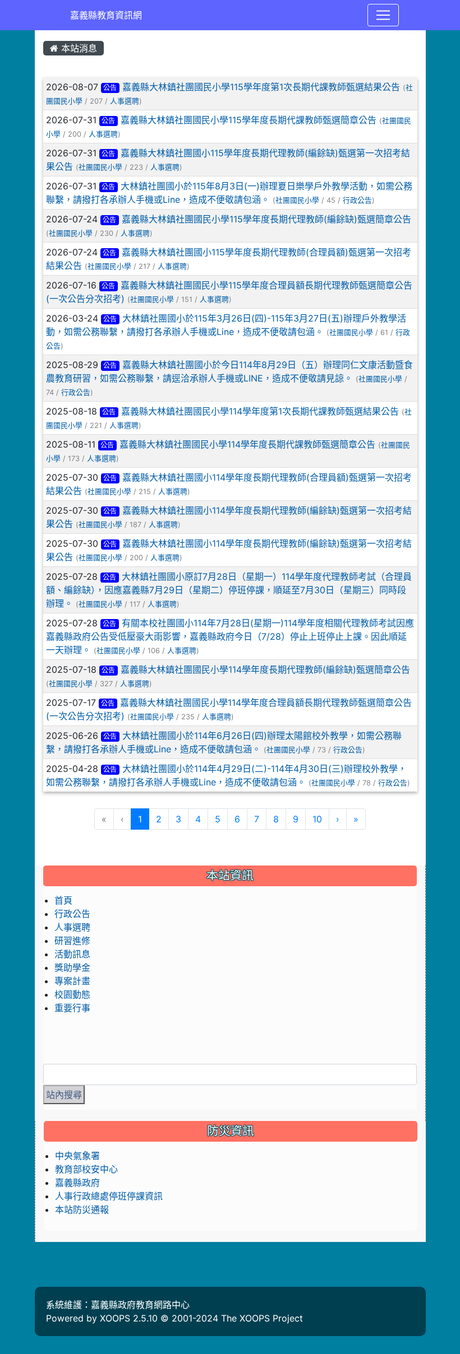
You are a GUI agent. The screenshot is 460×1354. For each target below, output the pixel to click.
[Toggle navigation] (383, 15)
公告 (110, 87)
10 (317, 819)
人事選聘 (124, 101)
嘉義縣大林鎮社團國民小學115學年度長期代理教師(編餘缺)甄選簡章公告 (266, 219)
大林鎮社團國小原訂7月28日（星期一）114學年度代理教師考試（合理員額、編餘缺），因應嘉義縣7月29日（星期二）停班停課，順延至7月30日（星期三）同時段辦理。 (229, 590)
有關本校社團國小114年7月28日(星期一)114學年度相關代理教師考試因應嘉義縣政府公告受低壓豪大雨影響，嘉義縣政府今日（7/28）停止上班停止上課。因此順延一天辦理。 (230, 636)
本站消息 (77, 48)
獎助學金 (72, 967)
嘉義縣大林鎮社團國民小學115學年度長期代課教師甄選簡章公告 (248, 119)
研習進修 (72, 940)
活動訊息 (72, 954)
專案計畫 (72, 981)
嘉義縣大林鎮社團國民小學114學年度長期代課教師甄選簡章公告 (247, 444)
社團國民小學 (100, 167)
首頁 (63, 900)
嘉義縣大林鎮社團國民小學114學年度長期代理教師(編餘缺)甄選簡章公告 (265, 669)
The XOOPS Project (262, 1318)
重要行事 (72, 1007)
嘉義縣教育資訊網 (106, 15)
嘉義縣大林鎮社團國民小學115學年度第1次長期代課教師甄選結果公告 (261, 86)
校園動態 (72, 994)
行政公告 (357, 200)
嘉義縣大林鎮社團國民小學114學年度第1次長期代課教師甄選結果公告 (260, 411)
